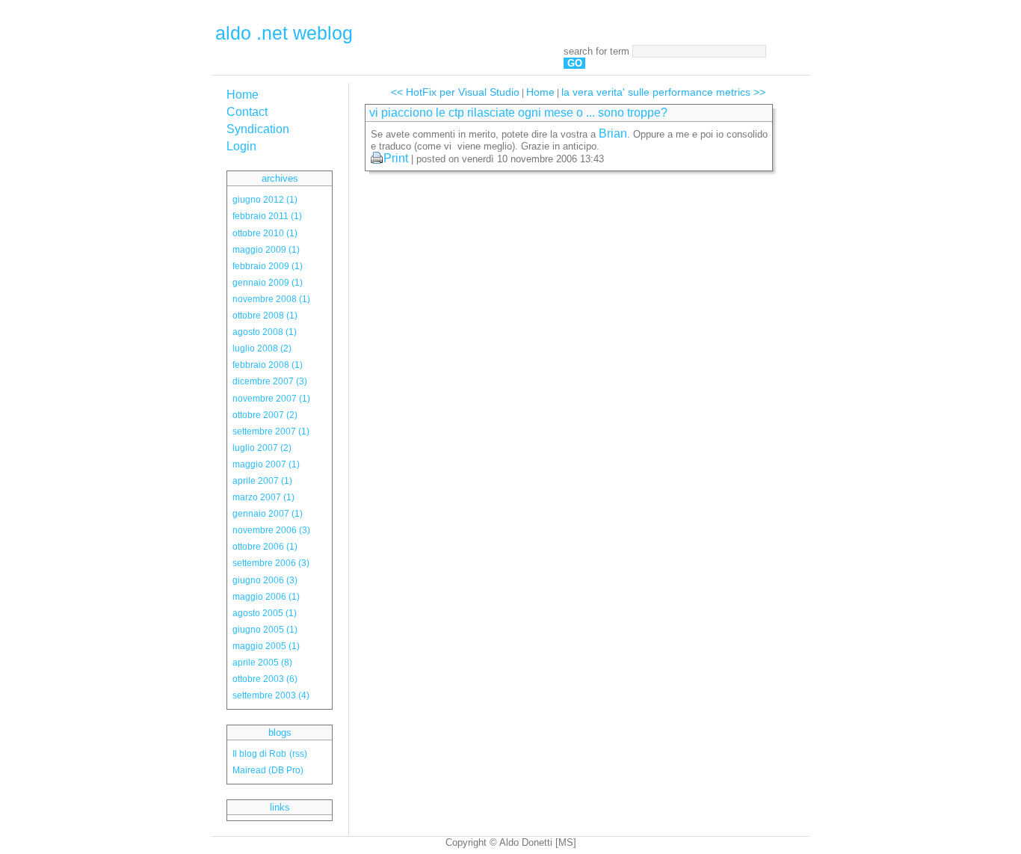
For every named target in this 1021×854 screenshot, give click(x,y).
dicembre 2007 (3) (269, 381)
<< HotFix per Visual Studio (455, 92)
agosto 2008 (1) (264, 332)
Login (241, 146)
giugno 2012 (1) (264, 199)
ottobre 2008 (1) (264, 315)
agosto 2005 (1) (264, 613)
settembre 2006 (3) (270, 563)
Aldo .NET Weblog (284, 32)
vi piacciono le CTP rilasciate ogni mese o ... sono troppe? (518, 112)
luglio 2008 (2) (262, 348)
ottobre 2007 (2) (264, 415)
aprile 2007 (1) (262, 480)
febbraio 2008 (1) (267, 364)
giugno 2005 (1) (264, 629)
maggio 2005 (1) (266, 646)
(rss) (298, 753)
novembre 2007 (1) (271, 398)
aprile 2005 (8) (262, 662)
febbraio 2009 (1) (267, 266)
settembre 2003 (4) (270, 695)
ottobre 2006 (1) (264, 546)
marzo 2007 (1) (263, 497)
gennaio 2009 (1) (267, 282)
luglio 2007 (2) (262, 447)
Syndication (257, 129)
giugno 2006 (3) (264, 580)
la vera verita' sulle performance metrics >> (663, 92)
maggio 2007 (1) (266, 464)
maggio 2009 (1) (266, 249)
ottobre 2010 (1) (264, 233)
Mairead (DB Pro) (267, 770)
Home (242, 94)
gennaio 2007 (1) (267, 513)
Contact (247, 111)
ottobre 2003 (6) (264, 678)
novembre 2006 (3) (271, 530)
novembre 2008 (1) (271, 299)
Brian (613, 133)
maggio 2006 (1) (266, 596)
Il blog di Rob (259, 753)
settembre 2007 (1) (270, 431)
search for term (596, 51)
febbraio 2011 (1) (267, 216)
